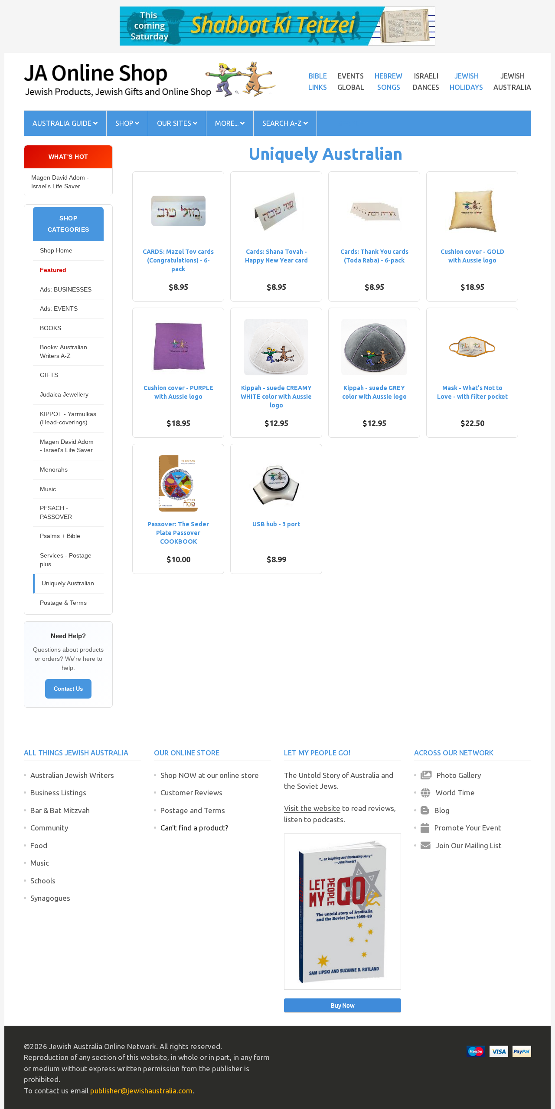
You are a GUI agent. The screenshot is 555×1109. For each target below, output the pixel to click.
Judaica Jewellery (64, 394)
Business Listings (58, 792)
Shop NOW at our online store (209, 775)
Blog (439, 810)
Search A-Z (283, 123)
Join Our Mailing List (466, 845)
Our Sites (175, 123)
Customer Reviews (191, 792)
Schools (43, 880)
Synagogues (50, 898)
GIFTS (49, 374)
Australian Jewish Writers (72, 775)
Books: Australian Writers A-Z (63, 351)
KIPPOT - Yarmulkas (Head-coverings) (68, 418)
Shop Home (56, 250)
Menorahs (54, 469)
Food (38, 845)
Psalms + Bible (60, 535)
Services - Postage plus (65, 560)
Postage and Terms (192, 810)
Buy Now (343, 1005)
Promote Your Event (465, 828)
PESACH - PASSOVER (56, 512)
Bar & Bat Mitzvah (60, 810)
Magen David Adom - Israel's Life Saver (60, 182)
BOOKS (50, 328)
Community (49, 828)
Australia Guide (63, 123)
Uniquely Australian (68, 583)
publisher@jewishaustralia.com (141, 1090)
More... (227, 123)
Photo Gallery (456, 775)
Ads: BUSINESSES (65, 289)
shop (125, 123)
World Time (453, 792)
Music (48, 489)
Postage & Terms (63, 602)
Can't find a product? (194, 828)
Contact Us (68, 689)
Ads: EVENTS (59, 308)
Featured (53, 269)
